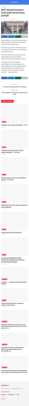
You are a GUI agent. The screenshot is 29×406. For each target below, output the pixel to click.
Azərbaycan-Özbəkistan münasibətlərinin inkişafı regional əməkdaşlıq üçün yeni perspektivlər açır (12, 349)
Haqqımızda (3, 394)
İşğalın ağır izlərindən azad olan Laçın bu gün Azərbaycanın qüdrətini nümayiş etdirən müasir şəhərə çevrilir (14, 326)
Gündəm (4, 279)
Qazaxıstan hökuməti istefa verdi (11, 232)
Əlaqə (18, 394)
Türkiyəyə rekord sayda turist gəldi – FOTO (14, 125)
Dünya (8, 7)
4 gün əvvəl (4, 307)
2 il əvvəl (4, 127)
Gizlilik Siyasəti (11, 394)
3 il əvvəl (3, 18)
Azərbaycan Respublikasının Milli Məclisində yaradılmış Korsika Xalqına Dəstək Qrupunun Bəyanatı (13, 260)
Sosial (4, 300)
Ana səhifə (3, 7)
